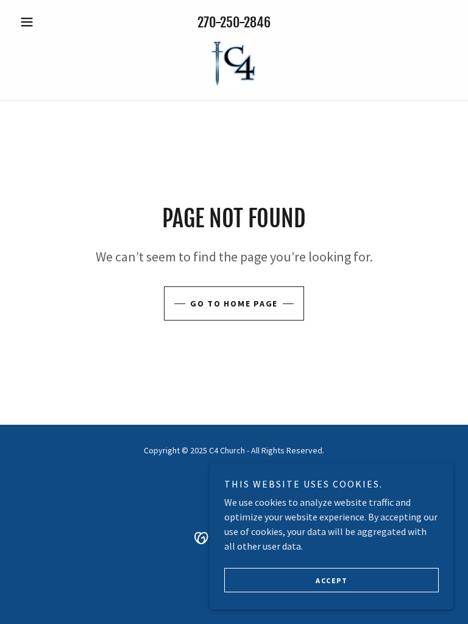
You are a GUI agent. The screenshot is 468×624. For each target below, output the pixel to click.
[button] (47, 22)
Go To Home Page (234, 303)
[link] (234, 63)
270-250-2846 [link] (234, 22)
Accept (331, 580)
